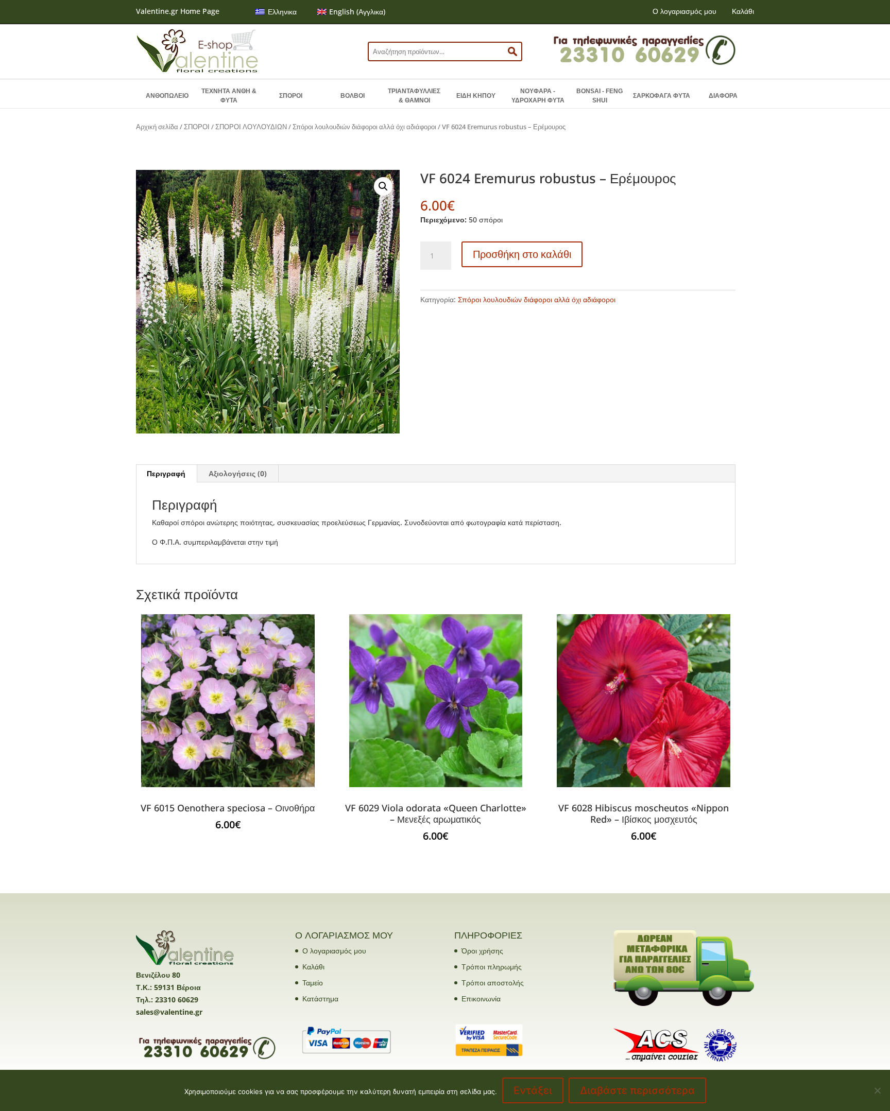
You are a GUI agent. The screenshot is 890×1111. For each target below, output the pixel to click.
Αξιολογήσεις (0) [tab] (238, 473)
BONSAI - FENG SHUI (599, 96)
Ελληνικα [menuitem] (282, 11)
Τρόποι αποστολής (492, 982)
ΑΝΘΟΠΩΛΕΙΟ (167, 95)
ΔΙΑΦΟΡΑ (723, 95)
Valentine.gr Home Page (177, 11)
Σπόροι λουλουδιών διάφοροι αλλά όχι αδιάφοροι (364, 126)
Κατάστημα (320, 998)
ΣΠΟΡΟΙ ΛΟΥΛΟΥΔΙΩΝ (251, 126)
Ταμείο (312, 982)
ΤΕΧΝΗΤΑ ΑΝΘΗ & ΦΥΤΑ (228, 96)
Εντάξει (533, 1090)
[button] (383, 186)
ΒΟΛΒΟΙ (352, 95)
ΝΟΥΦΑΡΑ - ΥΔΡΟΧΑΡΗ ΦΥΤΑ (537, 96)
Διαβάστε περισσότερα (637, 1090)
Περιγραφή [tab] (166, 473)
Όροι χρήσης (482, 951)
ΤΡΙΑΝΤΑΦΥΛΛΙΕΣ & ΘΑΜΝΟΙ (414, 96)
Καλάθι (743, 11)
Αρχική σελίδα (157, 126)
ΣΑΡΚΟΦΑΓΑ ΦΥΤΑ (661, 95)
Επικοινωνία (481, 998)
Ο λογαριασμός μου (684, 11)
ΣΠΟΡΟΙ (290, 95)
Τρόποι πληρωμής (491, 966)
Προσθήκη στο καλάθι (522, 254)
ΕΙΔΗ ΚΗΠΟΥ (475, 95)
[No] (877, 1090)
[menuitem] (276, 12)
